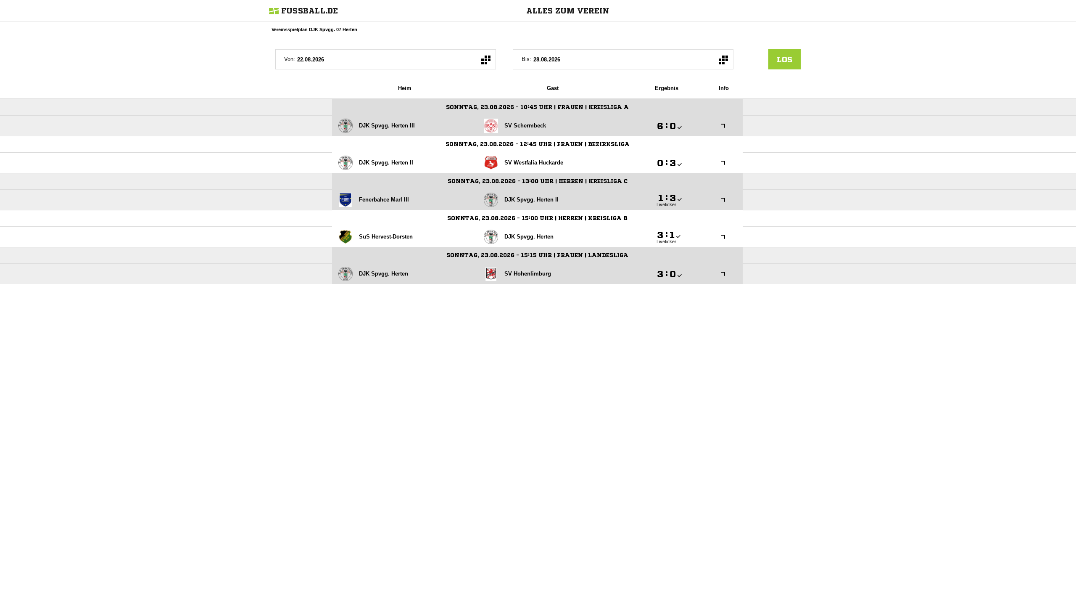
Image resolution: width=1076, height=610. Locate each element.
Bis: (526, 59)
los (784, 59)
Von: (289, 59)
